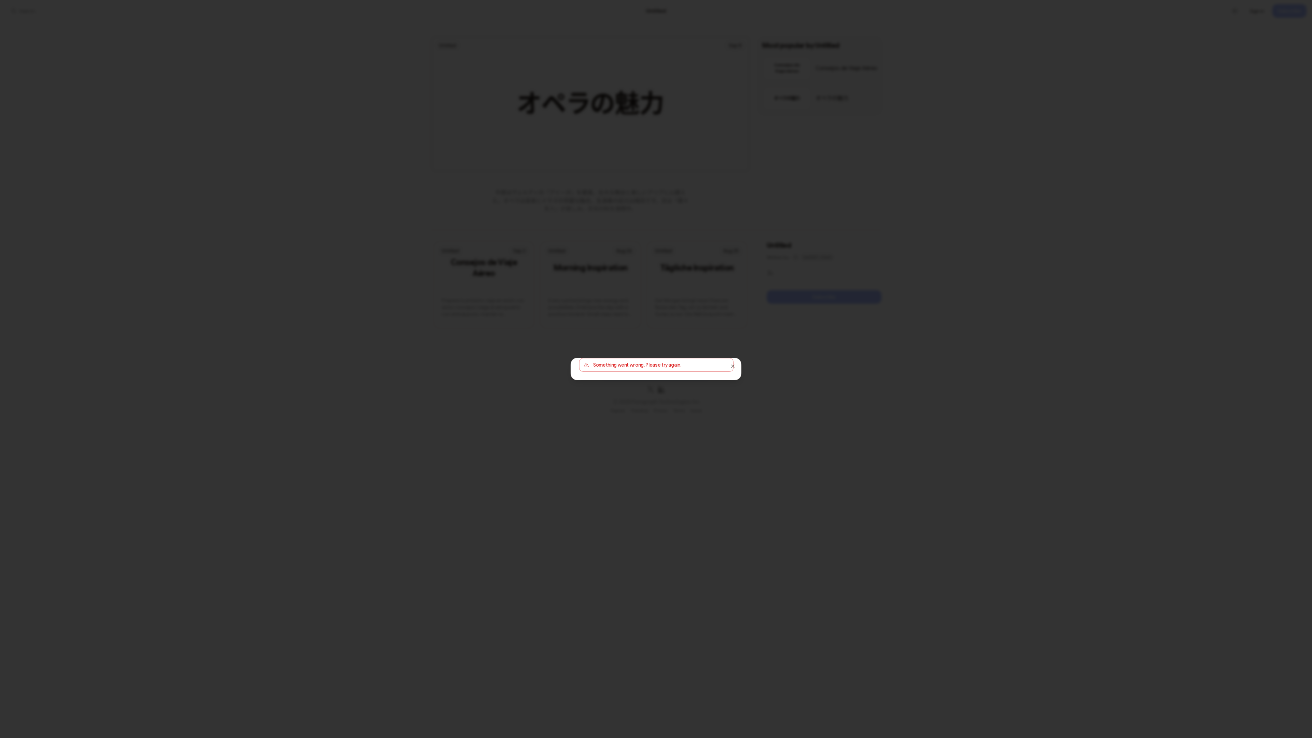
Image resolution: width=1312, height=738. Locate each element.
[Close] (733, 366)
